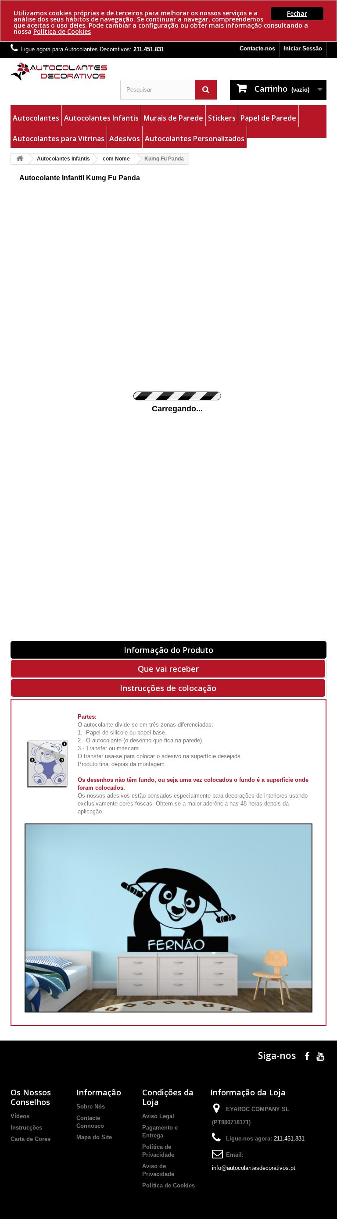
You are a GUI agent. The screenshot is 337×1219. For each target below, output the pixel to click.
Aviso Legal (158, 1116)
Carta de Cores (30, 1139)
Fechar (297, 13)
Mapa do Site (94, 1137)
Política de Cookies (62, 31)
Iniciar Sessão (302, 48)
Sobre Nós (90, 1106)
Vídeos (20, 1116)
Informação (98, 1092)
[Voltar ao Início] (19, 158)
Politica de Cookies (168, 1185)
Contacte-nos (257, 48)
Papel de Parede (268, 118)
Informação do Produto (168, 650)
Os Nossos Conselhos (31, 1097)
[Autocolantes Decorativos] (59, 71)
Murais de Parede (173, 118)
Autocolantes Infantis (101, 118)
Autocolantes (36, 118)
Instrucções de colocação (168, 688)
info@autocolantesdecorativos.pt (253, 1168)
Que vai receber (168, 668)
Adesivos (124, 138)
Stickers (222, 118)
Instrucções (26, 1127)
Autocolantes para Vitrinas (58, 138)
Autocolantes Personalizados (194, 138)
